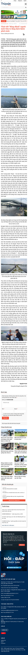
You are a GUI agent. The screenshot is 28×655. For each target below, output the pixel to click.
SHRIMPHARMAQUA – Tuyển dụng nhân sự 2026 (12, 514)
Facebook (3, 643)
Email (15, 408)
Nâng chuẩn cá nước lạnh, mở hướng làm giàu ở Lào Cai (6, 464)
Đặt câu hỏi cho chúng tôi (13, 500)
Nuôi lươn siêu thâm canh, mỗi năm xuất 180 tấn (7, 478)
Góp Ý (2, 641)
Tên (3, 408)
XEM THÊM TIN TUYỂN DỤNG (8, 525)
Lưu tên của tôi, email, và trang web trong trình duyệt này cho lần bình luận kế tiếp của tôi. (13, 414)
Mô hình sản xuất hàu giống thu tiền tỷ (7, 451)
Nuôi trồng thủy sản (4, 23)
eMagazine (20, 0)
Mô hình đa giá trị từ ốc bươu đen (20, 438)
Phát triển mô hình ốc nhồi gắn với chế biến (21, 451)
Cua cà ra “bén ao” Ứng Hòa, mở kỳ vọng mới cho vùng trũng (21, 464)
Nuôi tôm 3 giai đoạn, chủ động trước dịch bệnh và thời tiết (7, 439)
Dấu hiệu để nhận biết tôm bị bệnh (10, 488)
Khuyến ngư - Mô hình (13, 23)
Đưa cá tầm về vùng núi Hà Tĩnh (20, 477)
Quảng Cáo (3, 640)
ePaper (15, 0)
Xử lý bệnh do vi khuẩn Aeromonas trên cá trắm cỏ (13, 492)
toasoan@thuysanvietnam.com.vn (11, 593)
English (25, 0)
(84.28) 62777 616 (10, 595)
